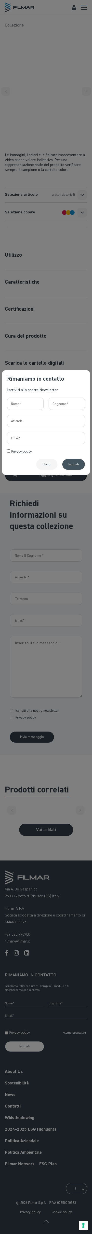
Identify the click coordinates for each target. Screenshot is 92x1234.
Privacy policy (21, 451)
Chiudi (46, 464)
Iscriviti (73, 464)
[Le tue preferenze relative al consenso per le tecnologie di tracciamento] (83, 1225)
